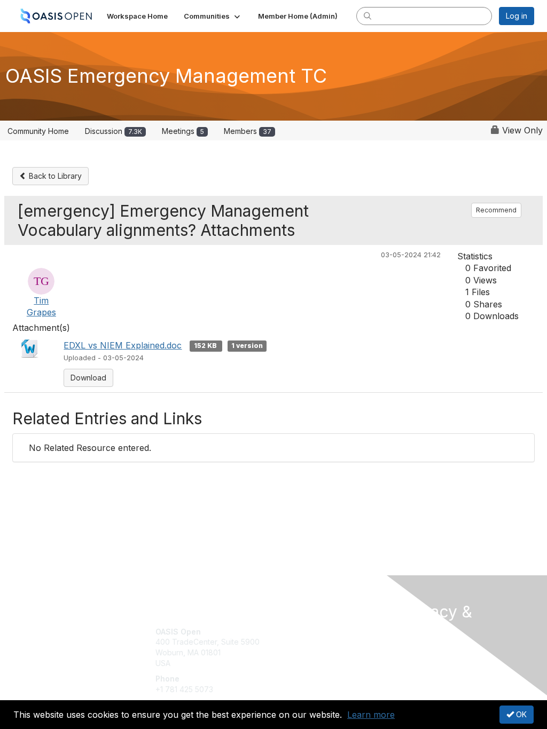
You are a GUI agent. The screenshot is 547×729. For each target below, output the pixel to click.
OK (520, 714)
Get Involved (300, 631)
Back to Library (54, 175)
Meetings (183, 131)
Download (88, 377)
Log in (516, 15)
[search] (367, 15)
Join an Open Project (315, 647)
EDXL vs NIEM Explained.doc (123, 345)
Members (247, 131)
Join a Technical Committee (326, 663)
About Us (417, 650)
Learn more (371, 714)
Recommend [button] (496, 210)
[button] (213, 16)
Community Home (38, 131)
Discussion (113, 131)
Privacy (414, 660)
